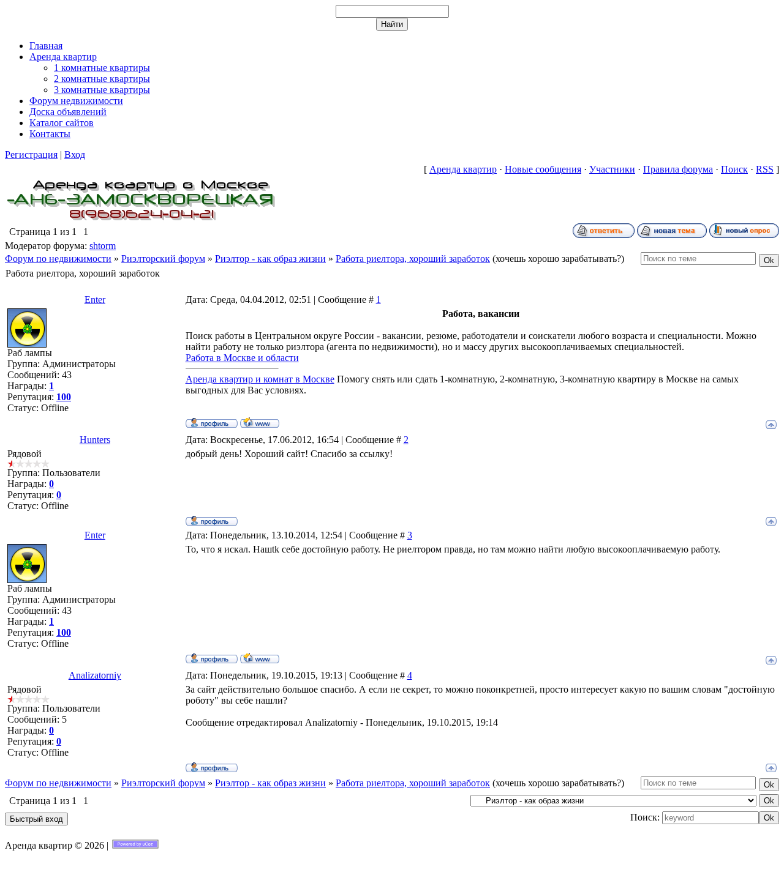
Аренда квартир (463, 169)
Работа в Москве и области (242, 357)
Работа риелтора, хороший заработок (413, 258)
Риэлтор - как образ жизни (270, 258)
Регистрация (31, 154)
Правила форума (678, 169)
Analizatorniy (95, 675)
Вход (74, 154)
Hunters (95, 439)
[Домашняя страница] (259, 422)
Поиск (734, 169)
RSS (765, 169)
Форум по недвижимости (58, 258)
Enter (95, 299)
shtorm (102, 245)
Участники (612, 169)
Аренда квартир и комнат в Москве (260, 379)
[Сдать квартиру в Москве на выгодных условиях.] (141, 220)
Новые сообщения (543, 169)
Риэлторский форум (163, 258)
